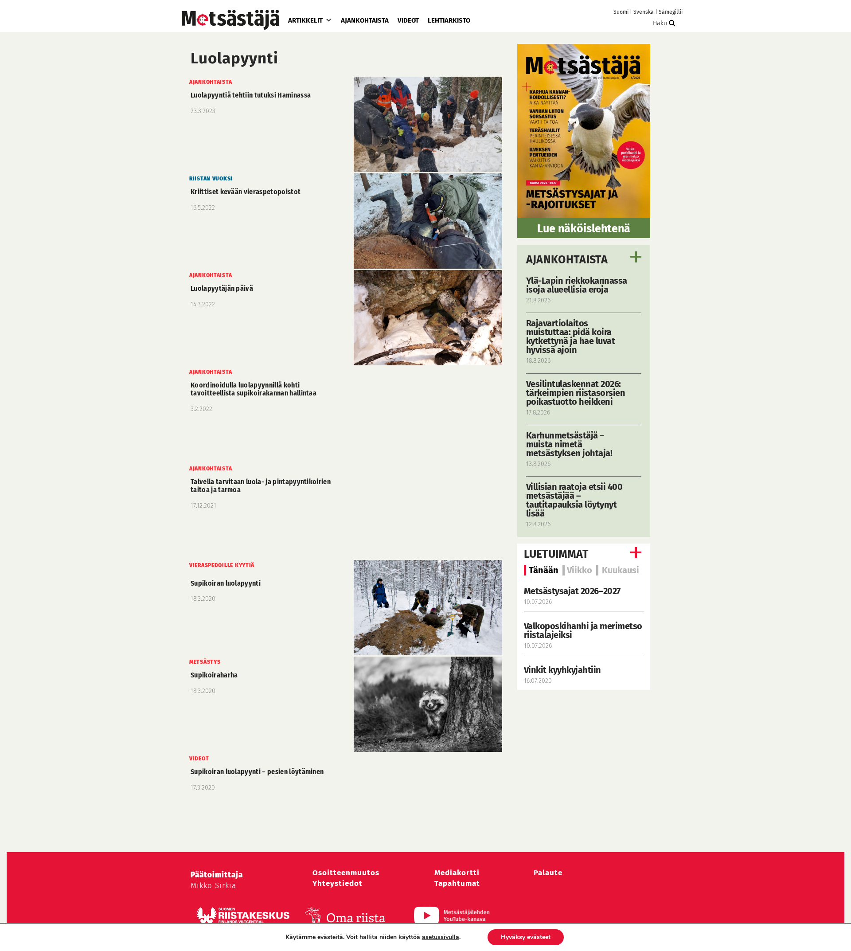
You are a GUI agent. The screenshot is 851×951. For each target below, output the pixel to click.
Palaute (548, 872)
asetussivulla (440, 937)
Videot (408, 20)
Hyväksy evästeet (525, 937)
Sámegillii (671, 12)
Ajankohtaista (365, 20)
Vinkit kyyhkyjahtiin (562, 670)
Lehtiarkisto (449, 20)
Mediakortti (457, 872)
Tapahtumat (457, 883)
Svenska (643, 12)
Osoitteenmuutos (345, 872)
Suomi (620, 12)
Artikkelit (305, 20)
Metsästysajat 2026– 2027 (572, 591)
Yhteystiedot (337, 883)
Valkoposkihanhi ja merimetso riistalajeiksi (583, 630)
